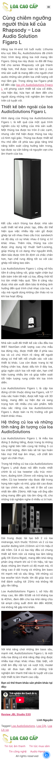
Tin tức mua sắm (39, 746)
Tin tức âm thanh (14, 746)
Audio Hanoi (37, 751)
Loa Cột (41, 725)
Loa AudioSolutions (23, 725)
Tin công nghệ (17, 751)
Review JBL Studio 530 (16, 714)
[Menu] (48, 7)
